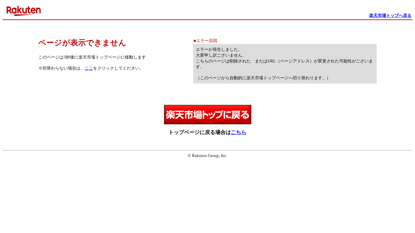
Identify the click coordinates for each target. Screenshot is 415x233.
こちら (238, 132)
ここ (89, 68)
